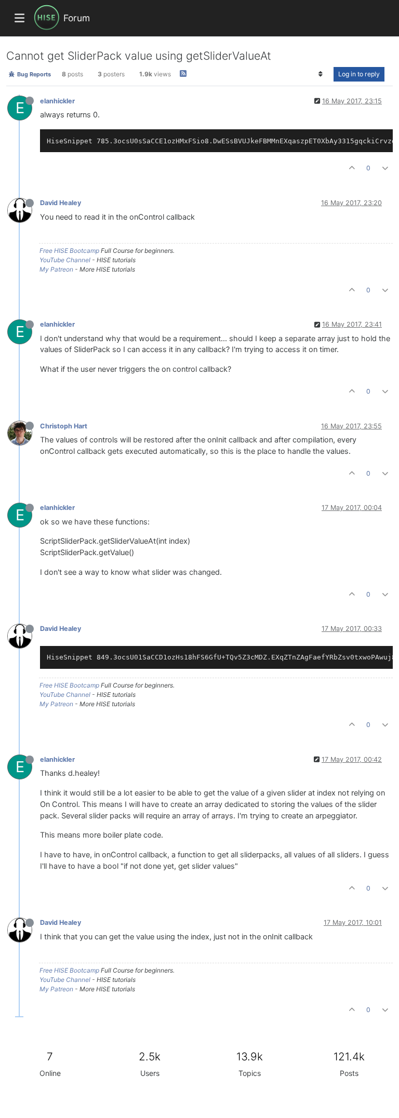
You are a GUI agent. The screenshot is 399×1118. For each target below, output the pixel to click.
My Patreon (56, 269)
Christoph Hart (63, 426)
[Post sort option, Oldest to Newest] (320, 74)
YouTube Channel (64, 260)
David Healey (60, 203)
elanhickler (57, 101)
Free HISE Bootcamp (69, 250)
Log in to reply (359, 74)
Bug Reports (33, 74)
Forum (76, 17)
